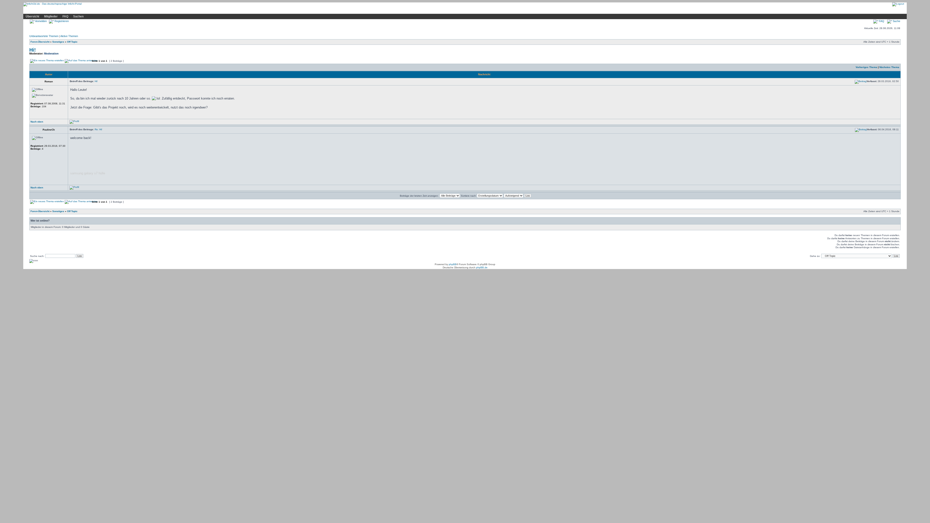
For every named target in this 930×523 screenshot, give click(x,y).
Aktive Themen (69, 36)
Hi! (32, 50)
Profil (113, 10)
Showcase (76, 10)
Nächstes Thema (889, 67)
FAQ (65, 16)
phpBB (453, 264)
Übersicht (32, 16)
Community (97, 10)
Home (30, 10)
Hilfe (59, 10)
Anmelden (41, 21)
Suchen (78, 16)
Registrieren (61, 21)
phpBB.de (482, 267)
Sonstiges (58, 41)
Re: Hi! (98, 129)
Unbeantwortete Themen (43, 36)
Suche (896, 21)
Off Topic (72, 41)
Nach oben (37, 121)
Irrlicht (45, 10)
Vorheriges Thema (866, 67)
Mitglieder (51, 16)
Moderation (51, 53)
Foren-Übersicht (40, 41)
